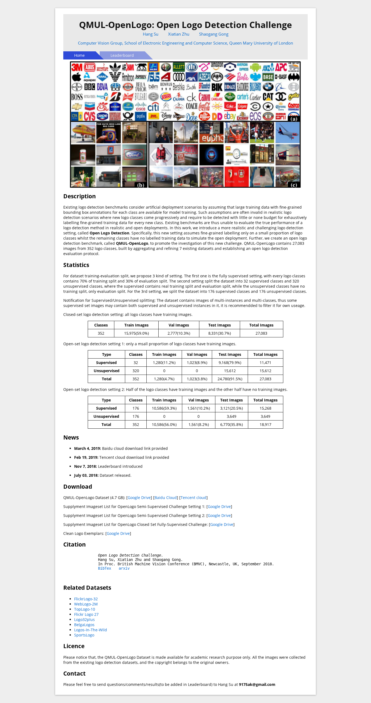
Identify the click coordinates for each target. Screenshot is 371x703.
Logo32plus (84, 619)
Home (79, 55)
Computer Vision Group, (101, 43)
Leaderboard (122, 55)
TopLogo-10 (84, 609)
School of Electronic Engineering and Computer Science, (176, 43)
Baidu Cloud (166, 497)
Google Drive (139, 497)
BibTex (104, 568)
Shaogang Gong (213, 34)
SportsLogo (84, 635)
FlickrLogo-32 (86, 598)
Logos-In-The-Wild (90, 629)
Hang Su (150, 34)
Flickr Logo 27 (86, 614)
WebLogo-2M (86, 604)
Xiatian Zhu (178, 34)
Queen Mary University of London (261, 43)
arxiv (124, 568)
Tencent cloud (193, 497)
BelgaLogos (84, 624)
